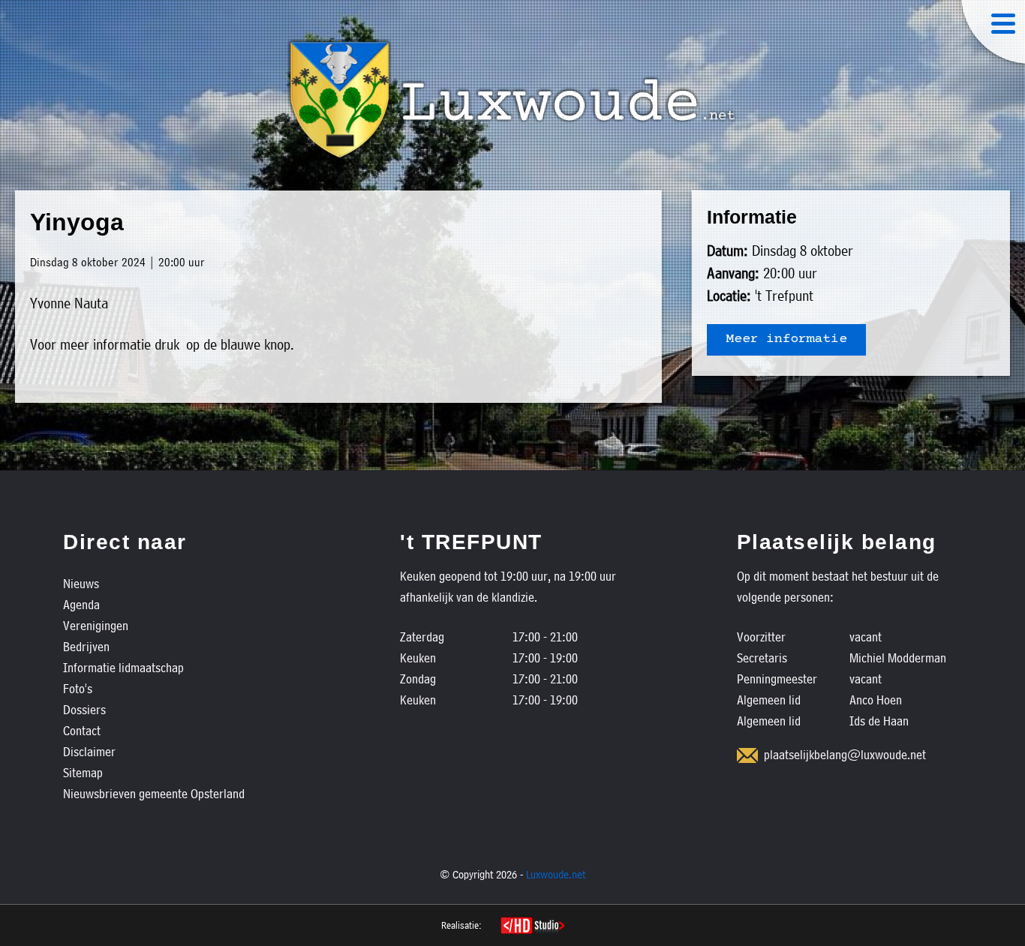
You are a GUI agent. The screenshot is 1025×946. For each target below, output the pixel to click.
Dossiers (84, 709)
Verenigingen (95, 625)
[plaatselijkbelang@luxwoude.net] (747, 755)
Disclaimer (89, 751)
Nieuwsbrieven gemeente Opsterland (154, 793)
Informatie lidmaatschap (123, 667)
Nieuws (81, 583)
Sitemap (83, 772)
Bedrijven (86, 646)
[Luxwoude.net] (512, 100)
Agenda (81, 604)
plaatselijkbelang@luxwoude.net (845, 754)
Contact (82, 730)
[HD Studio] (532, 927)
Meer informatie (786, 340)
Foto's (77, 688)
